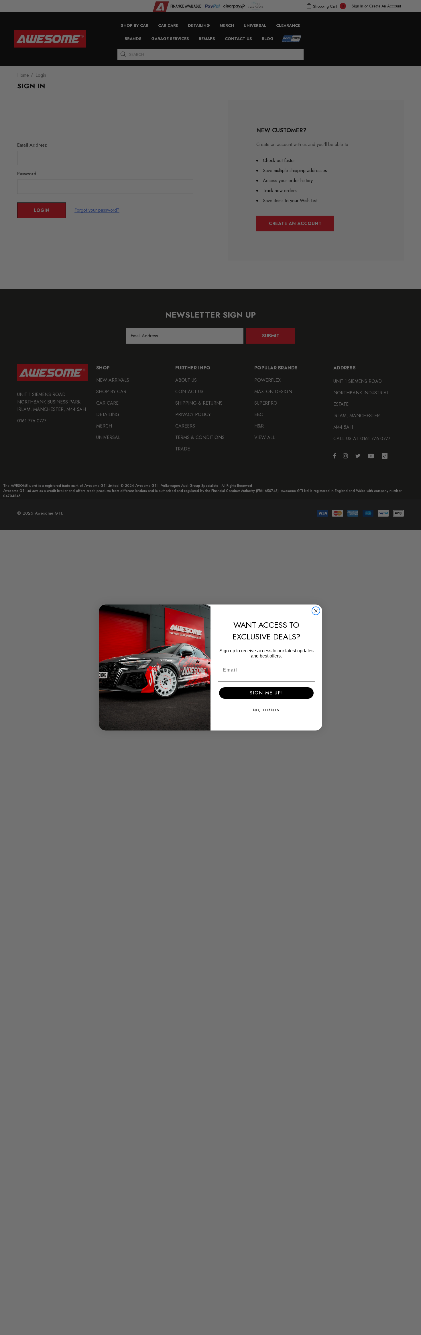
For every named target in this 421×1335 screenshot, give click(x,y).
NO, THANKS (266, 710)
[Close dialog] (315, 610)
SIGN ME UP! (266, 693)
